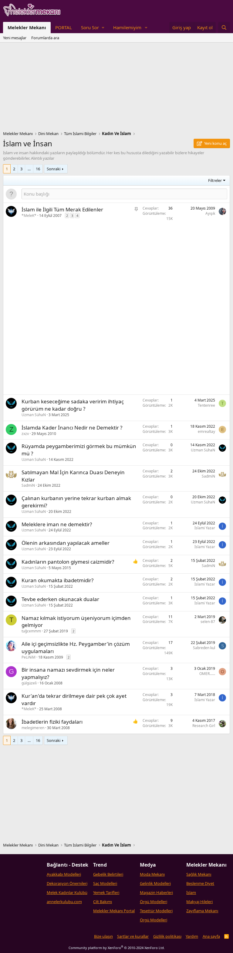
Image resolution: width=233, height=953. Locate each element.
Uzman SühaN (34, 414)
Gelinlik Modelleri (155, 883)
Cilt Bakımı (102, 901)
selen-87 (208, 621)
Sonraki (53, 169)
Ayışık (210, 213)
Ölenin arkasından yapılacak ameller (66, 542)
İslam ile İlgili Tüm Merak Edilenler (62, 209)
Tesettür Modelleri (156, 910)
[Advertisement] (116, 88)
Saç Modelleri (105, 883)
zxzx (25, 433)
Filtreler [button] (215, 180)
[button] (92, 27)
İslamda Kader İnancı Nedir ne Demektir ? (72, 427)
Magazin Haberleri (156, 892)
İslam (191, 892)
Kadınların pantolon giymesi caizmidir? (68, 561)
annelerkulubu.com (64, 901)
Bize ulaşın (103, 936)
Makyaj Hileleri (199, 901)
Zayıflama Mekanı (202, 910)
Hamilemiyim (127, 27)
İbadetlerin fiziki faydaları (52, 721)
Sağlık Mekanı (198, 874)
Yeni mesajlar (14, 37)
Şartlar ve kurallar (133, 936)
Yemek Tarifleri (106, 892)
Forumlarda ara (45, 37)
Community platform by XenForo (117, 947)
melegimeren (33, 727)
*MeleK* (29, 215)
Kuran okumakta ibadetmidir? (57, 580)
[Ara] (224, 27)
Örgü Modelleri (153, 901)
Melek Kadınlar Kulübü (67, 892)
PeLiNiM (28, 657)
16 (38, 169)
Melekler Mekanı (27, 27)
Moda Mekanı (152, 874)
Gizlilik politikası (167, 936)
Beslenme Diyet (200, 883)
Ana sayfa (211, 936)
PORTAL (63, 27)
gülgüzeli (29, 683)
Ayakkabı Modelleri (64, 874)
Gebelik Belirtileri (108, 874)
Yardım (192, 936)
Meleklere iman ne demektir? (57, 524)
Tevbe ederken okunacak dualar (60, 599)
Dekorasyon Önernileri (67, 883)
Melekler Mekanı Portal (114, 910)
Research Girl (203, 725)
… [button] (29, 169)
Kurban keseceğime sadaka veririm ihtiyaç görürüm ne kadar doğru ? (73, 405)
